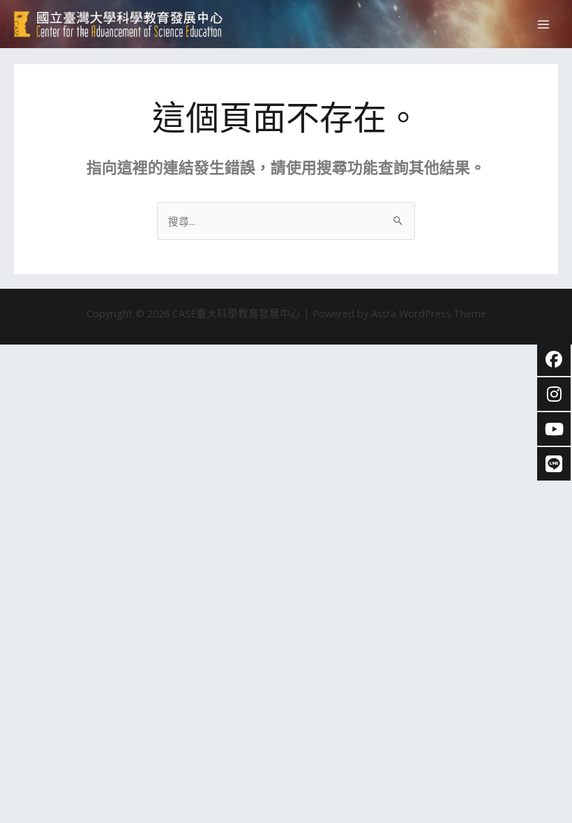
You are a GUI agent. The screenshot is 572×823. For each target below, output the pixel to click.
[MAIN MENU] (543, 24)
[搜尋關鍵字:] (286, 221)
